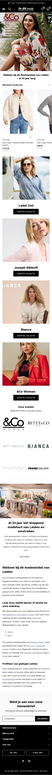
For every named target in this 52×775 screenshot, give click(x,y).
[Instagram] (29, 761)
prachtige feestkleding (33, 653)
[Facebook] (23, 761)
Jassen (10, 632)
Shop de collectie (26, 212)
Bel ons (13, 753)
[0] (47, 9)
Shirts (9, 635)
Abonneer (42, 718)
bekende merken (37, 642)
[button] (3, 9)
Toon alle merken (33, 411)
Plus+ (36, 771)
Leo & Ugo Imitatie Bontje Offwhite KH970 (17, 144)
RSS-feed (43, 771)
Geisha (5, 649)
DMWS (30, 771)
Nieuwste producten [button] (12, 85)
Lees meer (24, 557)
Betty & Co (31, 646)
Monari (39, 646)
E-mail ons (38, 753)
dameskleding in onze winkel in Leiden (18, 614)
